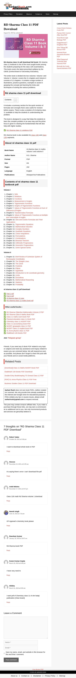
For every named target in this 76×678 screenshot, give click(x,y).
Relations (17, 196)
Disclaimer (19, 14)
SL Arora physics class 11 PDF (17, 331)
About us (29, 14)
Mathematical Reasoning (24, 280)
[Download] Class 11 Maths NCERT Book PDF (22, 368)
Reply (8, 451)
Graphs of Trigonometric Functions (27, 206)
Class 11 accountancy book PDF (18, 324)
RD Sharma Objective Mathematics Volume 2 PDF (25, 312)
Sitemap (55, 14)
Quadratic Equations (22, 231)
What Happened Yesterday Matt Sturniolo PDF (62, 61)
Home (47, 14)
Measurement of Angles (23, 201)
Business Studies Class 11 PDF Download (20, 383)
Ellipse (17, 268)
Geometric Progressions (24, 245)
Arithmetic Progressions (24, 243)
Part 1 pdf (10, 294)
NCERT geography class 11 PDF (18, 326)
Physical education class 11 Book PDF (20, 319)
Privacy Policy (8, 14)
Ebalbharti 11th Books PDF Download (18, 372)
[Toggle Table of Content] (14, 100)
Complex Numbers (22, 229)
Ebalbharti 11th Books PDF (16, 333)
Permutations (20, 236)
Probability (19, 285)
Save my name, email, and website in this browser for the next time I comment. (25, 653)
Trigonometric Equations (24, 224)
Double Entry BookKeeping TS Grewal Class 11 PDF (24, 376)
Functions (18, 199)
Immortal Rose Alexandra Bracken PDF (63, 54)
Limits (17, 275)
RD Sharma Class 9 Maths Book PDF (20, 314)
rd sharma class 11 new (15, 298)
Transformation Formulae (23, 213)
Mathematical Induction (24, 227)
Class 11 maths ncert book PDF (18, 317)
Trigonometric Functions (23, 203)
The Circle (19, 264)
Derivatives (19, 277)
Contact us (38, 14)
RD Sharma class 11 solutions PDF (19, 130)
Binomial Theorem (22, 241)
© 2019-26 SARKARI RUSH (38, 672)
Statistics (18, 282)
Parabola (18, 266)
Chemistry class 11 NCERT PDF (18, 321)
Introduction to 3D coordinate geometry (29, 273)
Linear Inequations (22, 234)
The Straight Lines (22, 261)
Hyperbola (19, 271)
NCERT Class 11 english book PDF (19, 328)
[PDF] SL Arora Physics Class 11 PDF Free (21, 379)
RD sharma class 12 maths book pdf (19, 301)
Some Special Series (23, 248)
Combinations (20, 238)
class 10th (35, 135)
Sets (16, 194)
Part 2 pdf (10, 296)
